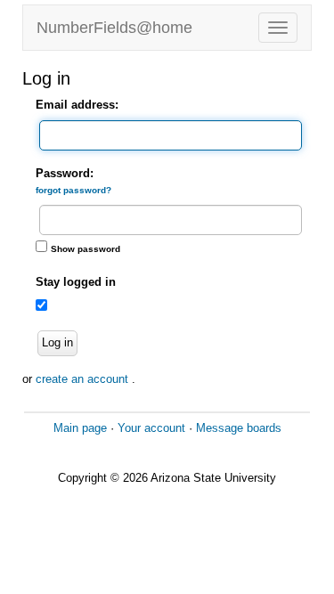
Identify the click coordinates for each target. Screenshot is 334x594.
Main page (80, 428)
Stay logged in (76, 282)
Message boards (238, 428)
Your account (151, 428)
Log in (57, 342)
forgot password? (73, 190)
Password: (73, 181)
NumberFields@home (114, 28)
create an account (84, 379)
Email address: (77, 104)
